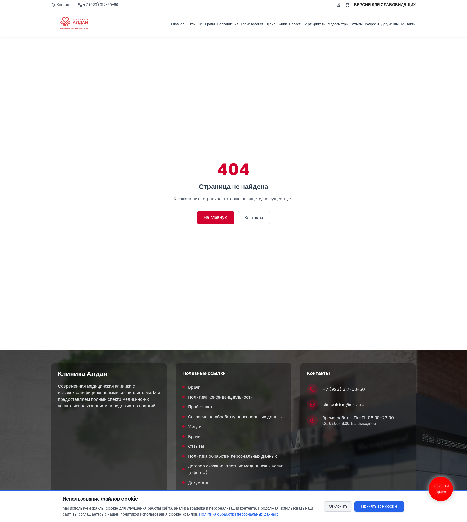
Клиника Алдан (82, 374)
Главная (177, 23)
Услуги (195, 426)
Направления (228, 23)
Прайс (270, 23)
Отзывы (356, 23)
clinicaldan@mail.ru (343, 404)
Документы (390, 23)
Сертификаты (314, 23)
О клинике (195, 23)
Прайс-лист (200, 407)
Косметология (252, 23)
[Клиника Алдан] (74, 23)
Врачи (210, 23)
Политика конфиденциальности (220, 397)
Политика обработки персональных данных (232, 456)
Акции (282, 23)
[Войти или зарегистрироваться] (338, 5)
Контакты (65, 5)
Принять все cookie (379, 506)
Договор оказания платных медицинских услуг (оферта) (235, 469)
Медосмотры (338, 23)
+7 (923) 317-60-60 (100, 5)
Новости (295, 23)
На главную (216, 217)
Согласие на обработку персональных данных (235, 417)
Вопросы (372, 23)
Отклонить (338, 506)
